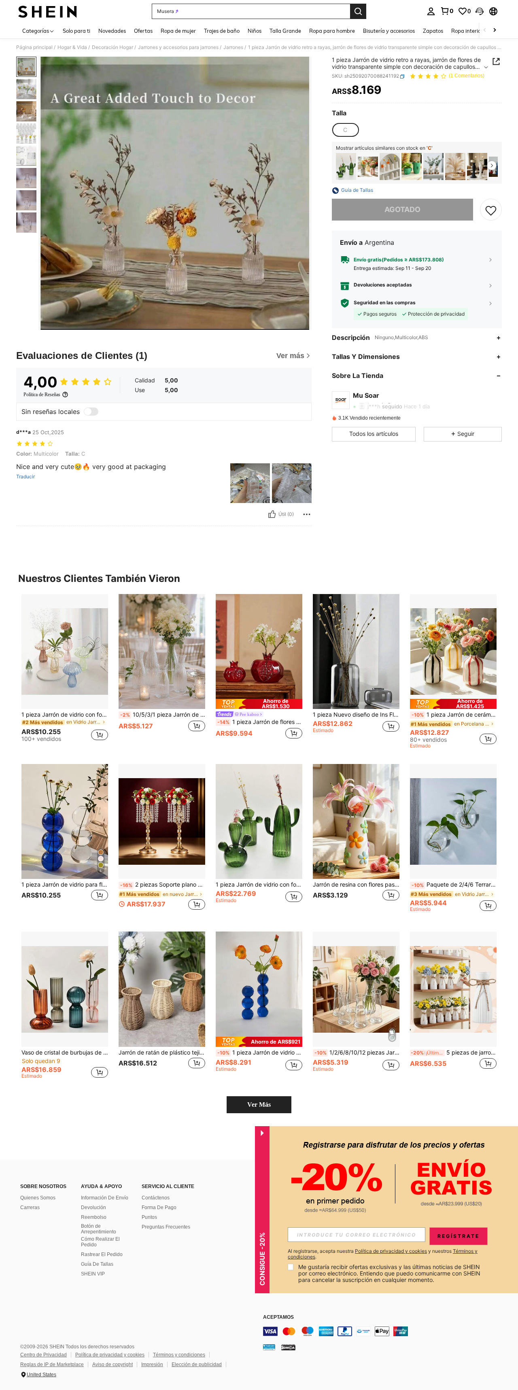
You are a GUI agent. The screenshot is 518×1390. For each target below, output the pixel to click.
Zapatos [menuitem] (433, 31)
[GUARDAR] (491, 210)
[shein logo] (47, 11)
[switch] (91, 411)
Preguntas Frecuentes (166, 1227)
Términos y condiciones (179, 1355)
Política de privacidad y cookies (109, 1355)
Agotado (402, 210)
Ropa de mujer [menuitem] (178, 31)
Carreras (30, 1207)
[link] (447, 11)
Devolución (93, 1207)
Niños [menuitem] (254, 31)
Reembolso (93, 1217)
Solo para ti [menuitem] (76, 31)
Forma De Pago (159, 1207)
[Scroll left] (485, 30)
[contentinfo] (384, 1331)
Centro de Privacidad (43, 1355)
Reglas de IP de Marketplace (52, 1364)
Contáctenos (156, 1198)
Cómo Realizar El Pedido (100, 1242)
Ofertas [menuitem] (143, 31)
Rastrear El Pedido (102, 1254)
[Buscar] (358, 11)
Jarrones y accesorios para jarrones (178, 47)
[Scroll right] (494, 30)
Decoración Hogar (112, 47)
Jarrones (233, 47)
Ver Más (259, 1104)
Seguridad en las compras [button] (385, 303)
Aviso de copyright (112, 1364)
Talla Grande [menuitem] (285, 31)
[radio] (345, 130)
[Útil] (272, 514)
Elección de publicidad (197, 1364)
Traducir (25, 477)
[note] (259, 704)
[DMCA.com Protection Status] (288, 1347)
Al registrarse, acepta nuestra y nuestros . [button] (383, 1254)
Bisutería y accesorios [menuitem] (389, 31)
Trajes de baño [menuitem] (222, 31)
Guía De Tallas (97, 1264)
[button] (479, 11)
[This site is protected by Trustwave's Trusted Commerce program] (269, 1347)
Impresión (152, 1364)
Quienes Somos (37, 1198)
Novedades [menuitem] (112, 31)
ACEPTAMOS (278, 1317)
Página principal (34, 47)
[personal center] (431, 11)
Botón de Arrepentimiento (98, 1229)
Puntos (149, 1217)
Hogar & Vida (72, 47)
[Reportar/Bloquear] (307, 514)
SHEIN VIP (93, 1274)
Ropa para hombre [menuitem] (332, 31)
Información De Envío (104, 1198)
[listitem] (346, 166)
